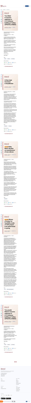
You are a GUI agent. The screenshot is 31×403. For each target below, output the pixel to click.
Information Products (3, 388)
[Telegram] (8, 395)
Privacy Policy (17, 388)
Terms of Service (18, 387)
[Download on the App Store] (3, 398)
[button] (1, 11)
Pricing (2, 387)
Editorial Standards (18, 383)
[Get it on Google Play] (8, 398)
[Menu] (29, 6)
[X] (5, 395)
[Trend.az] (3, 6)
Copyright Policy (18, 389)
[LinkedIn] (10, 395)
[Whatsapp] (1, 395)
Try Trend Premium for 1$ (9, 66)
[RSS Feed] (11, 395)
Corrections (17, 384)
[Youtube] (6, 395)
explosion (8, 58)
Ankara (5, 58)
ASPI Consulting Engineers (10, 289)
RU (29, 401)
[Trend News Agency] (3, 369)
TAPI (4, 289)
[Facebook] (3, 395)
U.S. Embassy (12, 58)
